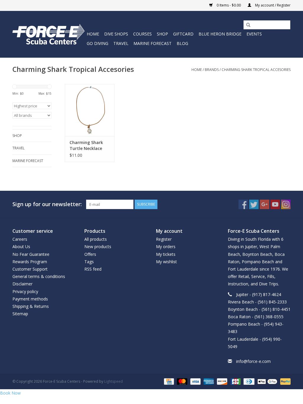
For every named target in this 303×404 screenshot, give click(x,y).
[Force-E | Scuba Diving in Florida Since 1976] (48, 34)
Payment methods (30, 299)
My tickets (165, 254)
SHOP (162, 34)
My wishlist (166, 261)
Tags (89, 261)
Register (164, 239)
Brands (212, 69)
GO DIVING (97, 43)
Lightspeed (113, 381)
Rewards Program (29, 261)
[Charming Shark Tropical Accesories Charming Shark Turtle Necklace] (90, 110)
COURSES (142, 34)
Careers (19, 239)
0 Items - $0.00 (229, 5)
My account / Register (272, 5)
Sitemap (20, 313)
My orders (165, 246)
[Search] (246, 25)
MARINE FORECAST (152, 43)
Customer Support (30, 269)
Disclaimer (22, 284)
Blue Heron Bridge (220, 34)
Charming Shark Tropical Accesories (256, 69)
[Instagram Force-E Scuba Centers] (286, 204)
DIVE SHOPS (116, 34)
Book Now (10, 393)
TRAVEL (120, 43)
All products (95, 239)
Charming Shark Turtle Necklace (86, 145)
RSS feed (92, 269)
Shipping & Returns (30, 306)
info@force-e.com (253, 361)
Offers (90, 254)
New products (97, 246)
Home (93, 34)
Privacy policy (25, 291)
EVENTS (254, 34)
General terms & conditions (38, 276)
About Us (21, 246)
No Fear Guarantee (30, 254)
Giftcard (183, 34)
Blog (182, 43)
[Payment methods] (168, 381)
